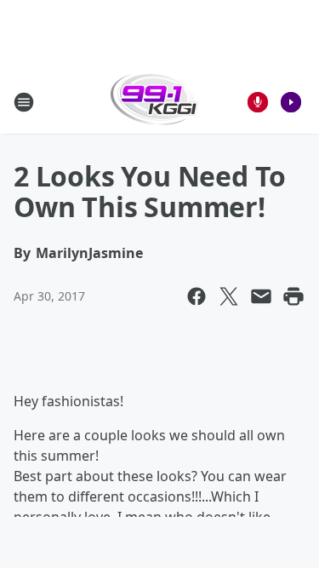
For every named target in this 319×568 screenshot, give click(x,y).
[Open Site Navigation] (24, 102)
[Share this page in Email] (261, 296)
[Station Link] (154, 101)
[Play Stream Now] (291, 102)
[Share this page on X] (229, 296)
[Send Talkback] (258, 102)
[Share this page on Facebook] (196, 296)
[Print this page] (293, 296)
